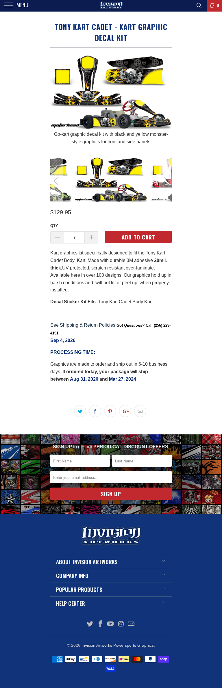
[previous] (56, 98)
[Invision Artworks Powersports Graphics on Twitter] (90, 624)
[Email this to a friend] (140, 411)
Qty (54, 226)
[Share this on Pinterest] (110, 411)
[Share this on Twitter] (80, 411)
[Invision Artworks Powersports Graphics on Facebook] (100, 624)
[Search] (199, 5)
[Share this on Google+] (125, 411)
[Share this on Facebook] (95, 411)
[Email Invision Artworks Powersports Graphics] (131, 624)
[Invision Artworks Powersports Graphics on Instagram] (121, 624)
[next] (165, 98)
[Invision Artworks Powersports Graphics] (111, 6)
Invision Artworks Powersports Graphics (118, 645)
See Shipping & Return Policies (82, 325)
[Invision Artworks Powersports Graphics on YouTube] (110, 624)
